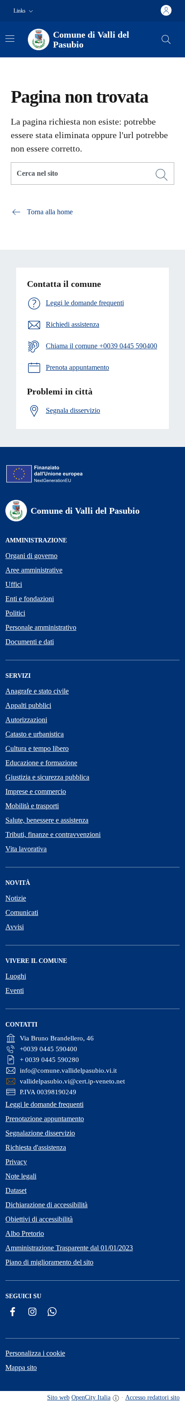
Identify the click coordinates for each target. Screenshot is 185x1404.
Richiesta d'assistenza (35, 1147)
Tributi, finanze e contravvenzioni (53, 834)
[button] (24, 11)
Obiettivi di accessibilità (39, 1219)
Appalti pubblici (28, 705)
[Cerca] (161, 175)
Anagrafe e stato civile (37, 691)
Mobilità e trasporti (32, 806)
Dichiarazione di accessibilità (46, 1205)
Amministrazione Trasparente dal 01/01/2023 (69, 1248)
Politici (15, 613)
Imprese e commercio (35, 791)
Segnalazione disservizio (40, 1133)
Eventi (14, 990)
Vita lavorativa (26, 849)
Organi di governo (31, 555)
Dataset (15, 1190)
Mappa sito (21, 1367)
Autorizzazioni (26, 720)
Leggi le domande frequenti (44, 1104)
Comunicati (21, 912)
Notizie (15, 898)
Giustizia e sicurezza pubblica (47, 777)
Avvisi (14, 927)
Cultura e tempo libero (37, 748)
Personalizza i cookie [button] (35, 1353)
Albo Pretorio (24, 1233)
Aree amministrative (33, 570)
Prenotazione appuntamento (44, 1118)
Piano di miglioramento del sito (49, 1262)
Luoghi (15, 976)
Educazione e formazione (41, 763)
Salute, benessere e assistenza (46, 820)
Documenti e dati (29, 642)
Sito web (58, 1397)
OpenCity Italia (90, 1397)
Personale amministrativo (40, 627)
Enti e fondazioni (29, 598)
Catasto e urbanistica (34, 734)
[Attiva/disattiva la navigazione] (9, 38)
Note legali (20, 1176)
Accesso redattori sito (152, 1397)
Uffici (13, 584)
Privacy (16, 1162)
